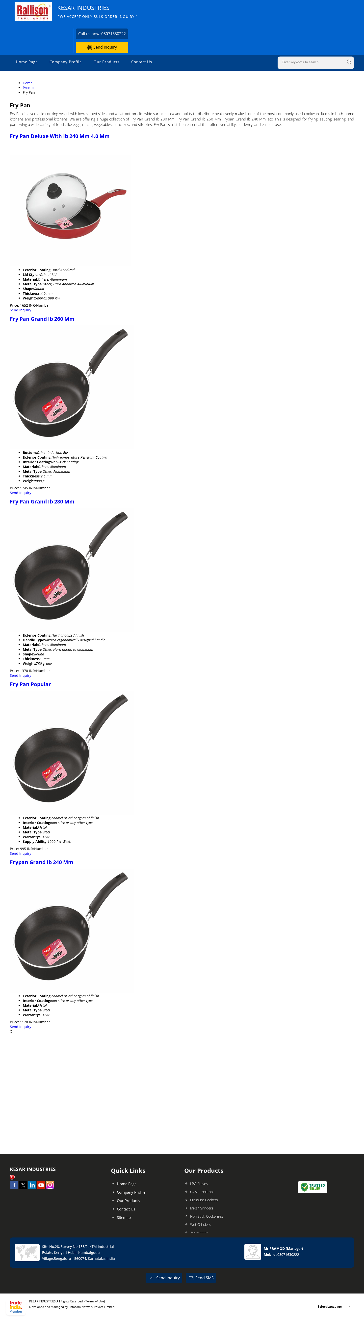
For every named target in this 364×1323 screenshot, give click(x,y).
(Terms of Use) (94, 1301)
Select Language (330, 1306)
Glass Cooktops (202, 1191)
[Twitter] (23, 1187)
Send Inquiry (104, 47)
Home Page (27, 61)
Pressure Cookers (204, 1200)
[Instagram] (50, 1187)
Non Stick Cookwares (206, 1216)
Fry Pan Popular (30, 684)
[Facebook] (14, 1187)
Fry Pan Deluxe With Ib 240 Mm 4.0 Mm (60, 136)
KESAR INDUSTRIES (97, 11)
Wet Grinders (200, 1224)
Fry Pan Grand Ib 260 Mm (42, 318)
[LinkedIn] (32, 1187)
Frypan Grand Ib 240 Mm (41, 862)
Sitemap (124, 1217)
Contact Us (141, 61)
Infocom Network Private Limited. (92, 1307)
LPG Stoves (199, 1183)
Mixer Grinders (201, 1208)
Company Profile (66, 61)
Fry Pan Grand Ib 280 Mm (42, 501)
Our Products (106, 61)
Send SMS (204, 1278)
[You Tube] (41, 1187)
